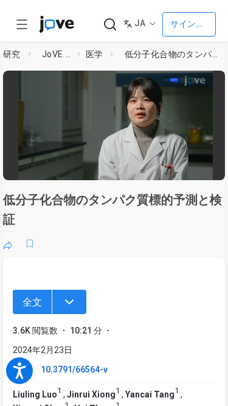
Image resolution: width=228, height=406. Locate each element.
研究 (12, 54)
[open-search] (110, 24)
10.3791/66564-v (74, 369)
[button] (217, 82)
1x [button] (184, 167)
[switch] (131, 167)
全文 (32, 302)
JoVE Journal (57, 54)
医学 (94, 54)
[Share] (8, 243)
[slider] (70, 167)
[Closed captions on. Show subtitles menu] (207, 167)
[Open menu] (22, 24)
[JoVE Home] (56, 24)
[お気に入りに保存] (30, 243)
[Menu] (69, 302)
